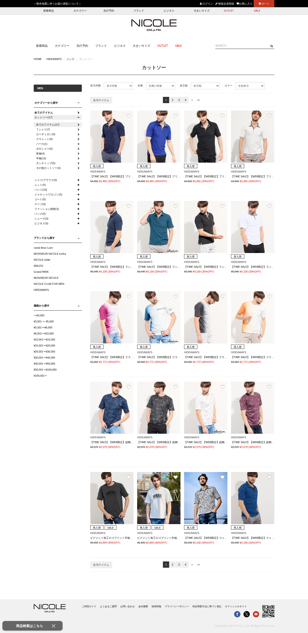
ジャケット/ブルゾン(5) (48, 194)
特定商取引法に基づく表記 (206, 606)
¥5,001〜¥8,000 (43, 327)
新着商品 (48, 10)
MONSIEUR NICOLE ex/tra (50, 253)
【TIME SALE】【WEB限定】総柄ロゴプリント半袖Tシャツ (125, 442)
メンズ (70, 59)
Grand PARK (41, 271)
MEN (40, 88)
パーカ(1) (41, 143)
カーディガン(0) (45, 134)
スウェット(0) (44, 139)
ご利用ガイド (89, 606)
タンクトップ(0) (45, 163)
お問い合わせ (127, 606)
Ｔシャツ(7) (43, 129)
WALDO (38, 265)
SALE (257, 10)
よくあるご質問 (108, 606)
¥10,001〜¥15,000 (44, 339)
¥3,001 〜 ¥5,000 (44, 321)
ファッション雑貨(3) (46, 208)
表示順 (184, 85)
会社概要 (143, 606)
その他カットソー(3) (48, 168)
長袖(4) (40, 153)
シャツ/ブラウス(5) (45, 180)
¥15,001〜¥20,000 (44, 345)
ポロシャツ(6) (44, 148)
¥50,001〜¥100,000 (45, 369)
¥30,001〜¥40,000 (44, 357)
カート (265, 3)
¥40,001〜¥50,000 (44, 363)
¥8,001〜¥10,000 (44, 333)
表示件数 (95, 85)
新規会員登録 (226, 3)
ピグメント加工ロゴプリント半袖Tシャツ (115, 537)
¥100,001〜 (40, 375)
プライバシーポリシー (177, 606)
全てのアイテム (43, 112)
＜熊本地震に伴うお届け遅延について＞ (57, 3)
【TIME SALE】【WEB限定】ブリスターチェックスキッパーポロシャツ (133, 176)
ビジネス (169, 10)
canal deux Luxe (43, 247)
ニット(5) (40, 184)
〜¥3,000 (39, 315)
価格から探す (42, 305)
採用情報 (156, 606)
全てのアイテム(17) (47, 124)
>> (198, 100)
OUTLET (229, 10)
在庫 (140, 85)
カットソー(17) (43, 117)
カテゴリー (80, 10)
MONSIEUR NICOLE (46, 277)
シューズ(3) (41, 218)
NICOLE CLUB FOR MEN (49, 283)
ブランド (139, 10)
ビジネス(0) (41, 223)
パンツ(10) (40, 189)
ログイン (207, 3)
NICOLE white (42, 259)
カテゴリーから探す (46, 102)
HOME (38, 59)
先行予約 (108, 10)
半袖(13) (41, 158)
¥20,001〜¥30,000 (44, 351)
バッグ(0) (40, 213)
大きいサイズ (202, 10)
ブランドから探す (44, 237)
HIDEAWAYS (54, 59)
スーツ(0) (40, 204)
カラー (228, 85)
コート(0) (40, 199)
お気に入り (245, 3)
